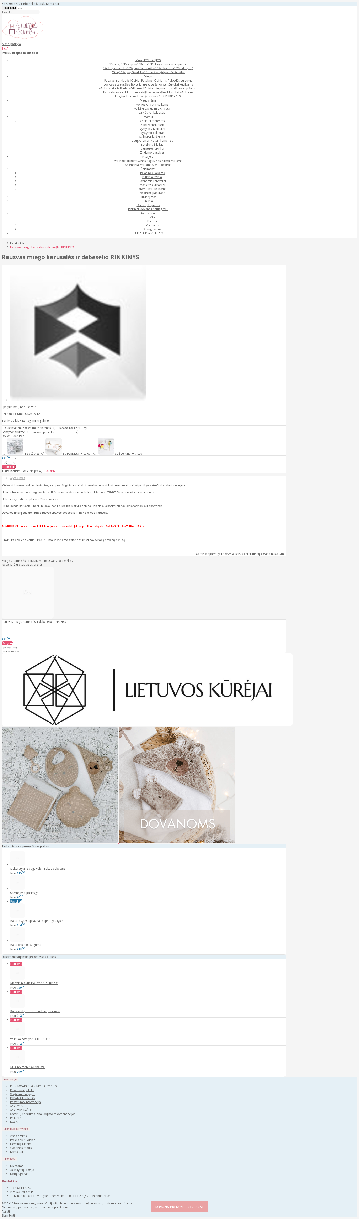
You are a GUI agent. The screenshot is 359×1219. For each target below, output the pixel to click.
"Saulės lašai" (166, 68)
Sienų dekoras (161, 165)
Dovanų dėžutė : (13, 436)
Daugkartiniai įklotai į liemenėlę (152, 141)
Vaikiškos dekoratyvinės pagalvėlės (138, 161)
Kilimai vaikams (172, 161)
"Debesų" (116, 64)
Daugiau (7, 643)
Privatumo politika (22, 1090)
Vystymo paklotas (152, 133)
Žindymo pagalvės (152, 152)
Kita (152, 217)
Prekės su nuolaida (22, 1140)
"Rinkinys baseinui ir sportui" (169, 64)
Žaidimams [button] (148, 169)
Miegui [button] (148, 76)
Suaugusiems (152, 229)
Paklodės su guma (180, 80)
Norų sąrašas (19, 1174)
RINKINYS (35, 561)
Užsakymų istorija (22, 1170)
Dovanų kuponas (148, 205)
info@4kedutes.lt (34, 4)
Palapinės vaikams (152, 173)
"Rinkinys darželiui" (116, 68)
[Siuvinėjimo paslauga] (17, 889)
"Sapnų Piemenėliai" (143, 68)
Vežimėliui (178, 72)
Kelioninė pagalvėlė (152, 193)
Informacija (10, 1079)
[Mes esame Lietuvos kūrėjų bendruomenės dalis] (147, 725)
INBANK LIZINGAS (22, 1098)
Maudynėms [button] (148, 100)
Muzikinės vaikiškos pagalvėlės (146, 92)
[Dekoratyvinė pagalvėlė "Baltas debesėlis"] (17, 865)
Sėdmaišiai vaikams (138, 165)
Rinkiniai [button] (148, 201)
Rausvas (49, 561)
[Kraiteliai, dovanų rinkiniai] (177, 842)
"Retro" (144, 64)
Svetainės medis (21, 1148)
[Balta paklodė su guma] (17, 941)
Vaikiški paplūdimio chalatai (152, 108)
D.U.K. (14, 1122)
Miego (6, 561)
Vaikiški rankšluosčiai (152, 112)
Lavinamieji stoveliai (152, 181)
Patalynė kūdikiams (154, 80)
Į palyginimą (10, 407)
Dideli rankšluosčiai (152, 125)
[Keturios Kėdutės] (22, 40)
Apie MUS (16, 1106)
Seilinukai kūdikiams (152, 137)
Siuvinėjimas (148, 197)
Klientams (9, 1158)
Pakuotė (15, 1118)
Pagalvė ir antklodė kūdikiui (122, 80)
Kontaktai (52, 4)
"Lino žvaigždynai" (158, 72)
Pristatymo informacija (25, 1102)
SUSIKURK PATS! (170, 96)
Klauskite (50, 471)
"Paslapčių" (131, 64)
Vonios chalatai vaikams (152, 105)
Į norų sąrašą (27, 407)
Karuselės (19, 561)
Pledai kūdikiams (131, 88)
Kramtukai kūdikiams (152, 189)
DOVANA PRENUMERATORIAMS (179, 1206)
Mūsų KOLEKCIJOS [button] (148, 60)
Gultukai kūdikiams (180, 84)
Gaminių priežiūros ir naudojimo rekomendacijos (42, 1114)
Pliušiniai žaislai (152, 177)
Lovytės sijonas (148, 96)
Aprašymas (17, 478)
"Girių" (116, 72)
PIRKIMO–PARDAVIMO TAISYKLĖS (33, 1086)
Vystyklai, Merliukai (152, 129)
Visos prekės (34, 565)
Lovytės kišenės (126, 96)
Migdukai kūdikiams (180, 92)
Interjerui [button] (148, 157)
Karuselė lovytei (114, 92)
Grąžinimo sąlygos (22, 1094)
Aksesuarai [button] (148, 213)
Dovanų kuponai (21, 1144)
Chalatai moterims (152, 121)
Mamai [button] (148, 117)
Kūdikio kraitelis (109, 88)
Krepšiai (152, 221)
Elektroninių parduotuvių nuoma (23, 1207)
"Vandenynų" (184, 68)
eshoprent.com (58, 1207)
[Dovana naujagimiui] (60, 842)
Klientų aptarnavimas (16, 1128)
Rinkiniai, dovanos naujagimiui (148, 209)
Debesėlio (64, 561)
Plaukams (152, 225)
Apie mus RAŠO (20, 1110)
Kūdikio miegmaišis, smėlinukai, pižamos (170, 88)
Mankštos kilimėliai (152, 185)
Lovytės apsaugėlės (117, 84)
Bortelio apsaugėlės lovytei (149, 84)
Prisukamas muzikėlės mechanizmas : (27, 428)
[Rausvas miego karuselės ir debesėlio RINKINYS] (28, 617)
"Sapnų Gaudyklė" (133, 72)
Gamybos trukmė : (14, 432)
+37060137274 (12, 4)
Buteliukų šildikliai (152, 144)
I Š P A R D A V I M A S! (148, 233)
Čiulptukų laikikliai (152, 148)
